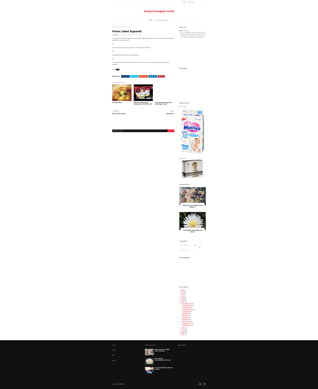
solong (200, 245)
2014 (182, 298)
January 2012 (186, 325)
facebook (170, 130)
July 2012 (185, 313)
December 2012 (187, 304)
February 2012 (187, 323)
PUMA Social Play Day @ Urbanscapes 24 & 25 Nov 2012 (143, 103)
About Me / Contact (162, 20)
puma (117, 26)
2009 (182, 332)
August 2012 (186, 311)
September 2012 (187, 309)
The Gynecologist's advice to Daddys (164, 368)
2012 (182, 302)
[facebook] (204, 384)
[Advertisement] (143, 123)
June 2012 (185, 315)
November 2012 (187, 305)
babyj (182, 245)
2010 (182, 330)
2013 (182, 300)
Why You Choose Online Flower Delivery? (192, 206)
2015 (182, 296)
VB (123, 384)
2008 (182, 334)
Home (151, 20)
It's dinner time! (117, 102)
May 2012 (185, 317)
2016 (182, 294)
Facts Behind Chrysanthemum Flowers (192, 231)
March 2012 (186, 321)
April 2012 (185, 319)
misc (191, 245)
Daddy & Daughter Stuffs (159, 11)
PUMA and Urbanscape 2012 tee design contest (163, 103)
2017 (182, 292)
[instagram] (200, 384)
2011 (182, 328)
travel (182, 250)
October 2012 (186, 307)
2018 (182, 290)
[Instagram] (185, 2)
